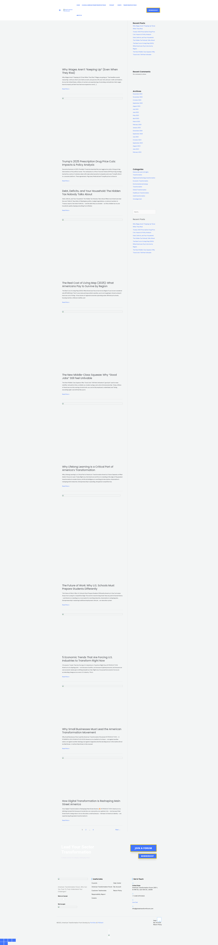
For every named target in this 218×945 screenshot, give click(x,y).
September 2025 (138, 103)
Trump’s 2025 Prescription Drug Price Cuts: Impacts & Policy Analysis (89, 163)
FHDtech (100, 922)
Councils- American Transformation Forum (94, 5)
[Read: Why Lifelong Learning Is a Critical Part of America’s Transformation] (92, 432)
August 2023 (136, 146)
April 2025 (136, 118)
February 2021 (137, 152)
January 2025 (137, 127)
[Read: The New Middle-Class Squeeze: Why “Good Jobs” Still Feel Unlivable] (92, 340)
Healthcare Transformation (141, 193)
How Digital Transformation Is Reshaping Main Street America (91, 802)
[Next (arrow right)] (6, 943)
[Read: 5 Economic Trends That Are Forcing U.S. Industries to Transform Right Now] (92, 633)
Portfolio (93, 922)
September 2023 (138, 143)
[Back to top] (159, 919)
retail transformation (139, 196)
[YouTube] (63, 899)
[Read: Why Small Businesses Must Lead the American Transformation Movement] (92, 705)
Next (117, 830)
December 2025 (137, 94)
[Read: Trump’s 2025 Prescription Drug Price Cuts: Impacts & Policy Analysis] (92, 127)
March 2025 (136, 121)
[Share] (10, 940)
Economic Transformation (140, 181)
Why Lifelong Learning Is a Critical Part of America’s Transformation (87, 468)
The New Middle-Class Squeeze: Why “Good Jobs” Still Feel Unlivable (89, 376)
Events (119, 5)
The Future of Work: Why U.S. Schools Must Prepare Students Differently (88, 587)
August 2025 (136, 106)
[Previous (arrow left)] (2, 943)
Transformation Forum (130, 5)
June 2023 (136, 149)
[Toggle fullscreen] (6, 940)
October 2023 (137, 140)
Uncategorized (137, 199)
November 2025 (138, 97)
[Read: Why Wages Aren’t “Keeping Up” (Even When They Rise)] (92, 35)
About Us (79, 15)
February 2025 (137, 124)
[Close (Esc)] (14, 940)
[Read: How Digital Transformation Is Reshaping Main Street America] (92, 777)
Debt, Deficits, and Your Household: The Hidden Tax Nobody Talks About (91, 192)
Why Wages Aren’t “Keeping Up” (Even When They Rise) (90, 71)
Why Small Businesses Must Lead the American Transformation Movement (91, 730)
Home (78, 5)
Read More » (66, 89)
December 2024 (137, 130)
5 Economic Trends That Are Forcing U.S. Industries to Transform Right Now (87, 658)
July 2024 (135, 137)
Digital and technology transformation (144, 178)
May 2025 (136, 115)
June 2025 (136, 112)
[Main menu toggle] (60, 10)
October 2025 (137, 100)
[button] (142, 10)
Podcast (111, 5)
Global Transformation (139, 189)
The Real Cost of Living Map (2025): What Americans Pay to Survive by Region (88, 284)
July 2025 (135, 109)
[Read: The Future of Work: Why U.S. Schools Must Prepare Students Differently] (91, 538)
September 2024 (138, 133)
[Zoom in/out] (2, 940)
